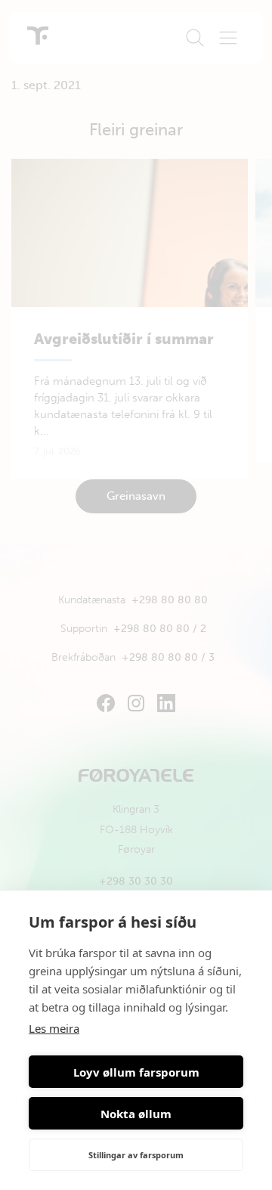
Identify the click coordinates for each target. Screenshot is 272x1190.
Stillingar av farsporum (136, 1155)
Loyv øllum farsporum (136, 1072)
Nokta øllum (136, 1113)
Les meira (54, 1028)
